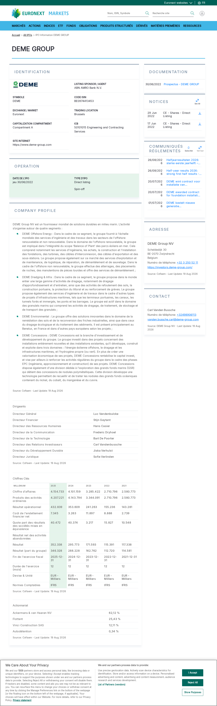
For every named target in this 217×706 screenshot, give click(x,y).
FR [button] (203, 2)
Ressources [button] (192, 25)
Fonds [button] (71, 25)
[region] (108, 683)
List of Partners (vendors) (111, 684)
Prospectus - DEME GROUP (181, 84)
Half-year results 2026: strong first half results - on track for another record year (182, 172)
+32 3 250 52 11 (187, 262)
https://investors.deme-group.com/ (169, 267)
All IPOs (27, 35)
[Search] (147, 13)
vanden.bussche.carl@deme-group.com (173, 319)
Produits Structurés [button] (116, 25)
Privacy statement (22, 700)
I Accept (192, 672)
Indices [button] (49, 25)
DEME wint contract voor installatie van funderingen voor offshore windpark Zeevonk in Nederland (183, 183)
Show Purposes (192, 692)
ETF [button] (60, 25)
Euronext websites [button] (176, 2)
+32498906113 (186, 314)
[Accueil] (40, 13)
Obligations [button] (88, 25)
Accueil (16, 35)
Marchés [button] (18, 25)
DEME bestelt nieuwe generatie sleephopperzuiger (180, 204)
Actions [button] (35, 25)
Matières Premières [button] (165, 25)
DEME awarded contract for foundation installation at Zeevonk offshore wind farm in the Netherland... (183, 194)
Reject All (193, 682)
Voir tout (200, 151)
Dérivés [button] (141, 25)
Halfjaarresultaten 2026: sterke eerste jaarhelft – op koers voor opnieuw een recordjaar (182, 161)
